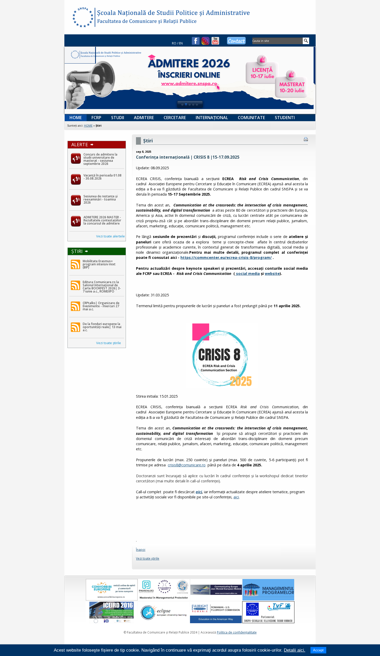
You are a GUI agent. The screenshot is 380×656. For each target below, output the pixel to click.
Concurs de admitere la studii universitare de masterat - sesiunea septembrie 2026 (100, 159)
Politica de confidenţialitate (237, 632)
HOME (88, 125)
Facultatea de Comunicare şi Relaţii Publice (82, 18)
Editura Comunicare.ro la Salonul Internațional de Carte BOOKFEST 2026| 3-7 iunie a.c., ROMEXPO (102, 287)
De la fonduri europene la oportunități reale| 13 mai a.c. (102, 327)
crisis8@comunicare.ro (187, 464)
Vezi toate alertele (110, 236)
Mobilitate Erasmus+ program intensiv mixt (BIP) (99, 264)
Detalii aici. (294, 650)
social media (247, 273)
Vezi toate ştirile (108, 343)
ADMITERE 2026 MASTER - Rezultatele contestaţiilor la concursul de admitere (102, 220)
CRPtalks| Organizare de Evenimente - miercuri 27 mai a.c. (101, 306)
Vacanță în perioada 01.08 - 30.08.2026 (102, 177)
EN (181, 43)
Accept (318, 650)
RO (174, 43)
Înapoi (140, 549)
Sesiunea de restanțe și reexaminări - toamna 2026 (100, 199)
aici (199, 491)
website (272, 273)
